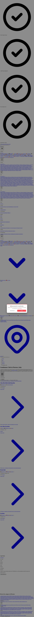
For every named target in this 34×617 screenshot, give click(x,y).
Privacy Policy (20, 308)
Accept (22, 310)
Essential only (12, 310)
